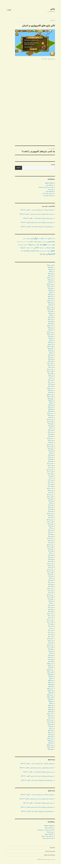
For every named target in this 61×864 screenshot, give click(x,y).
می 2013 (51, 578)
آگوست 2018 (50, 447)
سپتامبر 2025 (50, 284)
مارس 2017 (50, 482)
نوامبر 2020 (50, 390)
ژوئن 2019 (50, 426)
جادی (52, 9)
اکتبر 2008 (50, 693)
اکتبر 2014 (50, 543)
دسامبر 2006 (50, 739)
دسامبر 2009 (50, 664)
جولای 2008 (50, 699)
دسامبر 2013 (50, 564)
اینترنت (27, 238)
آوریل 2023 (50, 342)
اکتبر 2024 (50, 305)
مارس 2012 (50, 607)
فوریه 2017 (50, 484)
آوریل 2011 (50, 630)
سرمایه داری (20, 245)
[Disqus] (30, 84)
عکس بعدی (52, 20)
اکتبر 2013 (50, 568)
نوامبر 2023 (50, 328)
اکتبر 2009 (50, 668)
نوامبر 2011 (50, 616)
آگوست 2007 (50, 722)
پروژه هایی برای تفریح (49, 854)
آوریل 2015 (50, 530)
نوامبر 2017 (50, 466)
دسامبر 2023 (50, 326)
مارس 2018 (50, 457)
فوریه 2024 (50, 322)
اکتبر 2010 (50, 643)
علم (32, 248)
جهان (53, 245)
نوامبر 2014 (50, 541)
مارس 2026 (50, 276)
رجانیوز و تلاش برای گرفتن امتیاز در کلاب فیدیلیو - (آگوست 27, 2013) (37, 222)
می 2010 (51, 653)
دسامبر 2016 (50, 489)
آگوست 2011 (50, 622)
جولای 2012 (50, 599)
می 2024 (51, 315)
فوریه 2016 (50, 509)
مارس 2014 (50, 557)
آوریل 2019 (50, 430)
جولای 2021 (50, 374)
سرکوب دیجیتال (50, 248)
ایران (36, 238)
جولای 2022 (50, 349)
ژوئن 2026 (50, 269)
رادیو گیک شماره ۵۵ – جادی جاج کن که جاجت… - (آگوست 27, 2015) (37, 210)
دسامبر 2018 (50, 438)
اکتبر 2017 (50, 468)
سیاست (41, 248)
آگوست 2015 (50, 522)
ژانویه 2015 (50, 536)
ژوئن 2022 (50, 351)
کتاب (22, 251)
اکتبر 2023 (50, 330)
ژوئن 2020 (50, 401)
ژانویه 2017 (50, 486)
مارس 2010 (50, 657)
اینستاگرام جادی (49, 185)
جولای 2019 (50, 424)
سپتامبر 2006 (50, 745)
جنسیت (18, 242)
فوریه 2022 (50, 359)
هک (37, 251)
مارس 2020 (50, 407)
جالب (35, 242)
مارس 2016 (50, 507)
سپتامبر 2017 (50, 470)
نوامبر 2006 (50, 741)
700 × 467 (44, 59)
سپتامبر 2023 (50, 332)
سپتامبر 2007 (50, 720)
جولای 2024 (50, 311)
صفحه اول (52, 847)
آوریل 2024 (50, 317)
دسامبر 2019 (50, 413)
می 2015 (51, 528)
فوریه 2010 (50, 660)
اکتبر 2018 (50, 443)
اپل (38, 238)
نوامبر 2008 (50, 691)
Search (53, 165)
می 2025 (51, 292)
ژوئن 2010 (50, 651)
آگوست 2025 (50, 286)
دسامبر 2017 (50, 463)
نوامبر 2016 (50, 491)
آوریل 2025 (50, 295)
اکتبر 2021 (50, 368)
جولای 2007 (50, 724)
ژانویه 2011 (50, 637)
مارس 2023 (50, 345)
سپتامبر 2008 (50, 695)
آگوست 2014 (50, 547)
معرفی (52, 250)
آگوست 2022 (50, 347)
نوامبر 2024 (50, 303)
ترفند (43, 241)
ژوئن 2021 (50, 376)
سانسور (25, 245)
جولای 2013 (50, 574)
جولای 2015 (50, 524)
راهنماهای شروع (49, 191)
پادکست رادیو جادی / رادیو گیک (46, 187)
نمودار (48, 251)
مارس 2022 (50, 357)
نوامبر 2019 (50, 416)
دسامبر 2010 (50, 639)
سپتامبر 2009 (50, 670)
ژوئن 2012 (50, 601)
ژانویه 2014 (50, 562)
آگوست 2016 (50, 497)
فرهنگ (27, 248)
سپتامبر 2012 (50, 595)
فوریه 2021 (50, 384)
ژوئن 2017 (50, 476)
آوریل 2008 (50, 705)
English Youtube (49, 183)
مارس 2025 (50, 297)
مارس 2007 (50, 733)
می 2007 (51, 728)
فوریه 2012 (50, 609)
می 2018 (51, 453)
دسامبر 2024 (50, 301)
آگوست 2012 (50, 597)
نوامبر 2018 (50, 441)
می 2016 (51, 503)
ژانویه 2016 (50, 511)
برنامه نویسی (51, 241)
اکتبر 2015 (50, 518)
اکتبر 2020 (50, 393)
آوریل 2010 (50, 655)
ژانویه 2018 (50, 461)
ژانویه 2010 (50, 662)
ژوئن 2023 (50, 338)
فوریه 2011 (50, 635)
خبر (38, 244)
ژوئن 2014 (50, 551)
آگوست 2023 (50, 334)
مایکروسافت (23, 248)
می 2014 (51, 553)
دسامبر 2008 (50, 689)
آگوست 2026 (50, 265)
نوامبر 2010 (50, 641)
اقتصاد (46, 238)
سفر (45, 248)
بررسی (24, 238)
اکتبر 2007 (50, 718)
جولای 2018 (50, 449)
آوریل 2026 (50, 274)
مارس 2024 (50, 320)
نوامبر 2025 (50, 280)
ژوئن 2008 (50, 701)
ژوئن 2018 (50, 451)
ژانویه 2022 (50, 361)
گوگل (44, 254)
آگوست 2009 (50, 672)
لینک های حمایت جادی (48, 194)
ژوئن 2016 (50, 501)
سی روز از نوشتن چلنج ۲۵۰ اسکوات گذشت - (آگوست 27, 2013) (38, 218)
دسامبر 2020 (50, 388)
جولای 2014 (50, 549)
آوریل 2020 (50, 405)
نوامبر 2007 (50, 716)
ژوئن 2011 (50, 626)
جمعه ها (22, 241)
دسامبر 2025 (50, 278)
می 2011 (51, 628)
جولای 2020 (50, 399)
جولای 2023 (50, 336)
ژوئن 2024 (50, 313)
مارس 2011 (50, 632)
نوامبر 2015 (50, 516)
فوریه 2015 (50, 534)
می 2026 (51, 272)
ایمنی (31, 238)
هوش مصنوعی (41, 251)
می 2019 (51, 428)
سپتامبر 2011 (50, 620)
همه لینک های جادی (48, 196)
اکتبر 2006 (50, 743)
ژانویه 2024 (50, 324)
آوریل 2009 (50, 680)
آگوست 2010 (50, 647)
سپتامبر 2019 (50, 420)
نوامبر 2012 (50, 591)
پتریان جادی (50, 189)
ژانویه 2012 (50, 612)
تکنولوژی (39, 242)
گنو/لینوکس (50, 254)
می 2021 (51, 378)
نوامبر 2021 (50, 365)
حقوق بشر (43, 244)
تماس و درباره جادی (50, 851)
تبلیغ (45, 241)
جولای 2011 (50, 624)
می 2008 (51, 703)
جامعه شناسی (26, 241)
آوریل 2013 (50, 580)
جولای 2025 (50, 288)
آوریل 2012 (50, 605)
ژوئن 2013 (50, 576)
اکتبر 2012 (50, 593)
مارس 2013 (50, 582)
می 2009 (51, 678)
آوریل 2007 (50, 730)
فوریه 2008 (50, 710)
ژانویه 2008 (50, 712)
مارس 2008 (50, 708)
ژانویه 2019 (50, 436)
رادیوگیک (30, 245)
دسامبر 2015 (50, 514)
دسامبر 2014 (50, 539)
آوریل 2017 (50, 480)
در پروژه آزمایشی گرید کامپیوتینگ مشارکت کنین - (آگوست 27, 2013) (37, 227)
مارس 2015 (50, 532)
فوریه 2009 (50, 685)
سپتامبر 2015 (50, 520)
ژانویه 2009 (50, 687)
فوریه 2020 (50, 409)
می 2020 (51, 403)
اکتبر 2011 (50, 618)
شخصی (36, 247)
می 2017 (51, 478)
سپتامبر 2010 (50, 645)
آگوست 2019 (50, 422)
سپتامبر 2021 (50, 370)
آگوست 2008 (50, 697)
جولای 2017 (50, 474)
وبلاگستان (32, 251)
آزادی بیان (53, 238)
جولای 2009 (50, 674)
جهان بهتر (49, 245)
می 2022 (51, 353)
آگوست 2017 (50, 472)
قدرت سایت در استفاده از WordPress (44, 859)
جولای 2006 (50, 749)
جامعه (31, 242)
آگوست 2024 (50, 309)
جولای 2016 (50, 499)
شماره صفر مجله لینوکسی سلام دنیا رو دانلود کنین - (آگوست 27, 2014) (36, 214)
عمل (30, 248)
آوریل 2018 (50, 455)
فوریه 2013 (50, 584)
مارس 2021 (50, 382)
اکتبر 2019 (50, 418)
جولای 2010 (50, 649)
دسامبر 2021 (50, 363)
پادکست (26, 250)
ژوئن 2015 (50, 526)
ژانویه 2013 (50, 587)
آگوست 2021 (50, 372)
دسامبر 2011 (50, 614)
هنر (45, 251)
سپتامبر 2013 (50, 570)
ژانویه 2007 (50, 737)
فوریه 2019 (50, 434)
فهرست (9, 10)
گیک (41, 254)
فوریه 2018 (50, 459)
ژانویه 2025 (50, 299)
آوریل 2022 (50, 355)
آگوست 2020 (50, 397)
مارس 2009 (50, 682)
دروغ (35, 245)
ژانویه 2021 (50, 386)
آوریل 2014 (50, 555)
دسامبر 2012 (50, 589)
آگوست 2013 (50, 572)
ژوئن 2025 (50, 290)
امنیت (42, 238)
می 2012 (51, 603)
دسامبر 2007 (50, 714)
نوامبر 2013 (50, 566)
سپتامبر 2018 (50, 445)
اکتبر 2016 (50, 493)
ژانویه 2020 (50, 411)
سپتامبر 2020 (50, 395)
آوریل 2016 (50, 505)
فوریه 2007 (50, 735)
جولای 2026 (50, 267)
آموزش (49, 238)
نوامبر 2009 (50, 666)
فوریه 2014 (50, 559)
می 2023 (51, 340)
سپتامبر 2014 (50, 545)
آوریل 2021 (50, 380)
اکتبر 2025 (50, 282)
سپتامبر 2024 (50, 307)
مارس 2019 (50, 432)
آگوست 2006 (50, 747)
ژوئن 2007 (50, 726)
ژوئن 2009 (50, 676)
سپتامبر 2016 (50, 495)
